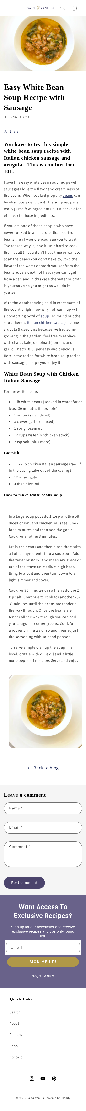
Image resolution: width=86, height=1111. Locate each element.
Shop (14, 1046)
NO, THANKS (43, 976)
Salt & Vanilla (35, 1098)
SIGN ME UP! (43, 961)
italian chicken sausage (47, 322)
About (14, 1023)
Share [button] (14, 131)
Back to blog (46, 768)
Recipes (16, 1034)
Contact (16, 1057)
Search (15, 1012)
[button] (10, 7)
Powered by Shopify (57, 1098)
